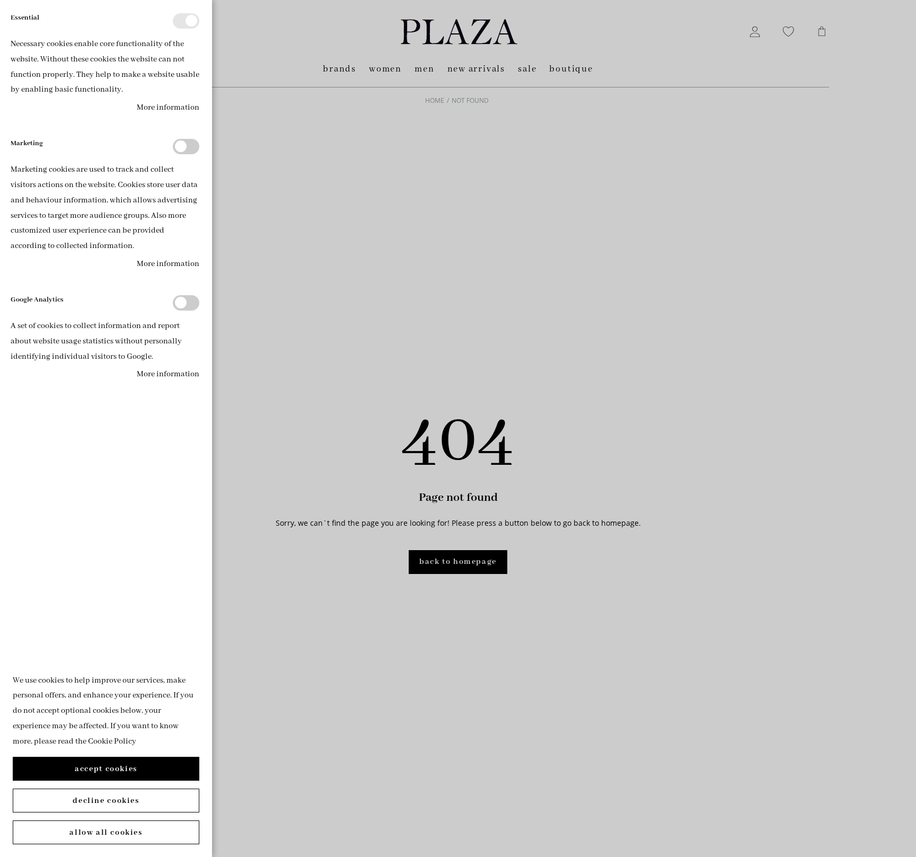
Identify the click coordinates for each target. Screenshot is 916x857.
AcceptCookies (106, 769)
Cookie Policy (112, 741)
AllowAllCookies (105, 832)
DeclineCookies (106, 801)
